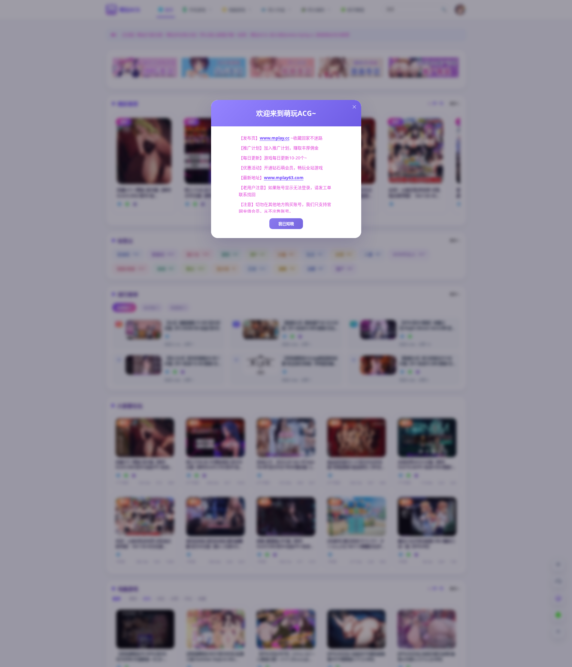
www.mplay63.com (284, 177)
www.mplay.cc (274, 138)
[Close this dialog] (354, 107)
